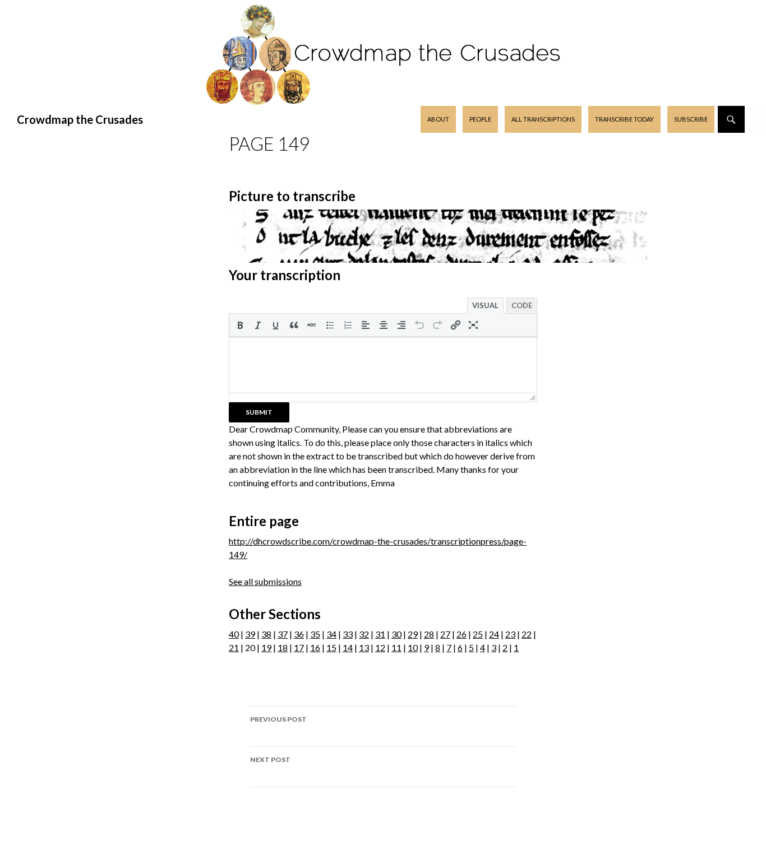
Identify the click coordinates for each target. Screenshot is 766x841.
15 (331, 647)
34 (331, 634)
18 (283, 647)
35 (315, 634)
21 (234, 647)
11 (396, 647)
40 (234, 634)
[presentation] (240, 325)
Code (521, 305)
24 (494, 634)
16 (315, 647)
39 (250, 634)
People (480, 119)
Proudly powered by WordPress (383, 827)
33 (348, 634)
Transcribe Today (624, 119)
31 (380, 634)
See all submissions (265, 581)
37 (283, 634)
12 (380, 647)
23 (510, 634)
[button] (240, 325)
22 (527, 634)
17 (299, 647)
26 (461, 634)
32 (364, 634)
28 (429, 634)
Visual (485, 305)
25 (478, 634)
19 (266, 647)
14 (348, 647)
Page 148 (278, 726)
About (438, 119)
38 (266, 634)
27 (445, 634)
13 (364, 647)
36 (299, 634)
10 (413, 647)
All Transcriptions (543, 119)
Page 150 (270, 766)
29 (413, 634)
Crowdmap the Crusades (80, 119)
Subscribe (691, 119)
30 (396, 634)
